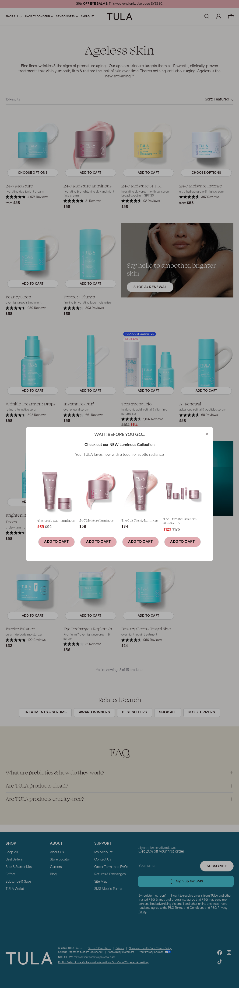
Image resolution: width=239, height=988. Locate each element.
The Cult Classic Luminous (139, 520)
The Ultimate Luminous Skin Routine (180, 521)
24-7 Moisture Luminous (96, 520)
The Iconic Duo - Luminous (56, 520)
